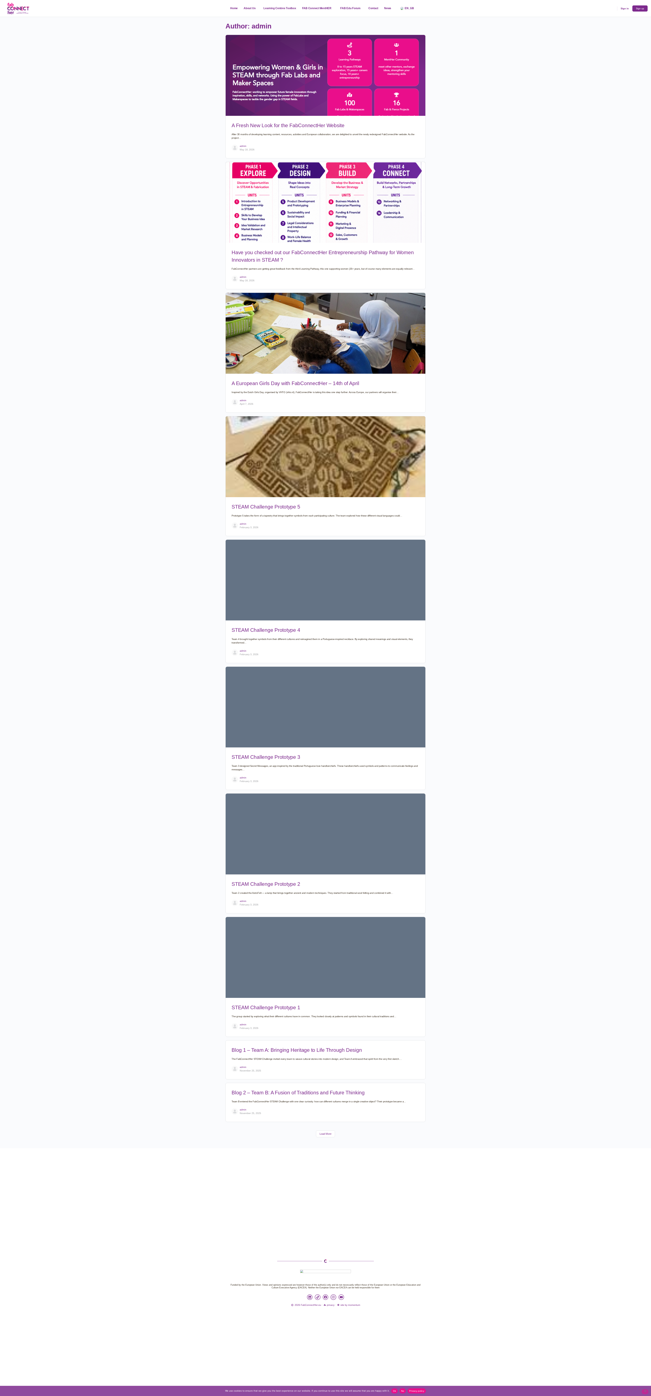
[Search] (612, 8)
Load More (325, 1133)
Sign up (640, 8)
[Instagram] (333, 1297)
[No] (645, 1391)
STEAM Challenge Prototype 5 (266, 507)
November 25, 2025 (250, 1070)
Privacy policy (416, 1391)
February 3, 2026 (249, 527)
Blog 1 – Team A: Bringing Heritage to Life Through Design (297, 1050)
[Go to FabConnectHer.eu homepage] (18, 8)
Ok (394, 1391)
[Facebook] (325, 1297)
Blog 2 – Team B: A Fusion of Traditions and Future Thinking (298, 1092)
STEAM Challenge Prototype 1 (266, 1007)
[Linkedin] (309, 1297)
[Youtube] (341, 1297)
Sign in (625, 8)
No (402, 1391)
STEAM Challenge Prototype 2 (266, 884)
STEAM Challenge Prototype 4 (266, 630)
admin (243, 146)
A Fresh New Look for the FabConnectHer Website (288, 125)
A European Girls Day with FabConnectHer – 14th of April (295, 383)
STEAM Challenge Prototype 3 (266, 757)
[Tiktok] (317, 1297)
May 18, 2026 (247, 149)
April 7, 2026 (246, 404)
